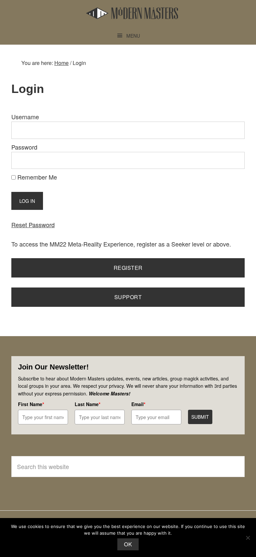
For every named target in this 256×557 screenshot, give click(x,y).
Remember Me (36, 177)
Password (24, 147)
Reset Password (33, 224)
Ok (128, 544)
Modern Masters (132, 13)
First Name (31, 404)
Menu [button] (133, 35)
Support (128, 297)
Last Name (87, 404)
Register (128, 268)
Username (25, 116)
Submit (200, 416)
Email (138, 404)
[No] (247, 537)
